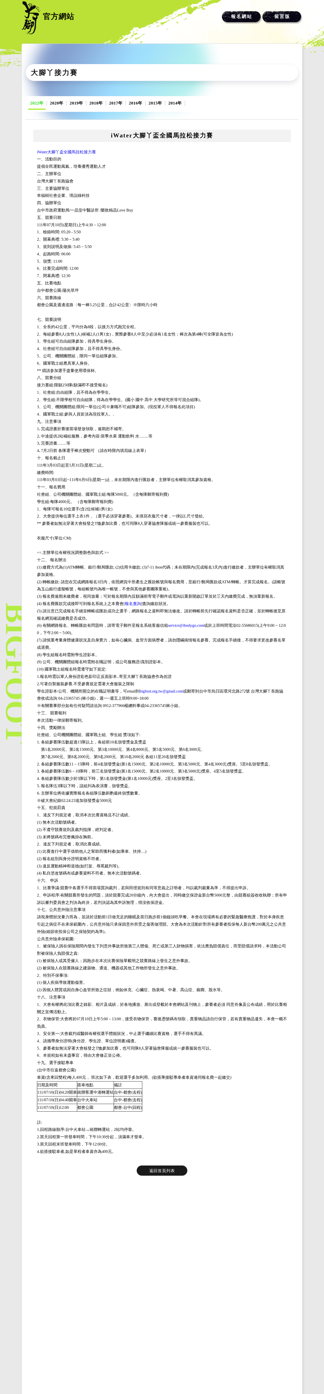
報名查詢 (133, 603)
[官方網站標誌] (31, 17)
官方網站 (58, 16)
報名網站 (241, 16)
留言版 (282, 16)
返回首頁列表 (162, 1171)
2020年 (56, 103)
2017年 (116, 103)
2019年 (76, 103)
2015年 (155, 103)
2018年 (96, 103)
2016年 (135, 103)
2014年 (175, 103)
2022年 (37, 103)
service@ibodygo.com (186, 625)
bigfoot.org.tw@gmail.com (161, 691)
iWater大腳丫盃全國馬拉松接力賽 (66, 152)
